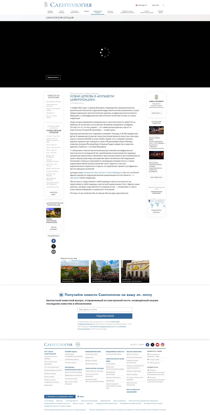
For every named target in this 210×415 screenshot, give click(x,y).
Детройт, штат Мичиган (53, 168)
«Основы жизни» (70, 363)
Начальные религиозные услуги (73, 368)
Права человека (132, 374)
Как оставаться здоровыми (133, 390)
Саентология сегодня (98, 12)
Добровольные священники (132, 384)
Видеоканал (48, 385)
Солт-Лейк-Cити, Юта (52, 187)
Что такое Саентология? (74, 12)
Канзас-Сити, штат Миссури (51, 165)
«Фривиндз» (110, 381)
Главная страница (50, 12)
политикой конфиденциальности (103, 326)
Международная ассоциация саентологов (57, 403)
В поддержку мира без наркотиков (106, 403)
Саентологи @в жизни (113, 354)
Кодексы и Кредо (50, 373)
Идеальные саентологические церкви (115, 368)
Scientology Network (72, 401)
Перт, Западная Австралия (51, 179)
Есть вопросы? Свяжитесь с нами (153, 355)
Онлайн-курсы (160, 12)
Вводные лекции (91, 360)
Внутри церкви (49, 377)
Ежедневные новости (115, 351)
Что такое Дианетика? (51, 367)
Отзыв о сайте (154, 360)
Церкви (86, 11)
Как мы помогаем (110, 12)
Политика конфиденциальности (98, 410)
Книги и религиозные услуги (147, 12)
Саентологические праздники (51, 105)
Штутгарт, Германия (52, 171)
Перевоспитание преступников (132, 362)
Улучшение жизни (71, 379)
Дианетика (59, 401)
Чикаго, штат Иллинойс (53, 147)
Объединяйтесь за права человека (130, 403)
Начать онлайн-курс (119, 401)
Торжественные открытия (53, 102)
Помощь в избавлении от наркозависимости (135, 367)
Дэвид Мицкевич (106, 401)
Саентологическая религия (89, 401)
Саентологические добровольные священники (143, 401)
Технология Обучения (134, 357)
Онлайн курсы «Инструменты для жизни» (74, 355)
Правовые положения (159, 410)
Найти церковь (154, 363)
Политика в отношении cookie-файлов (121, 410)
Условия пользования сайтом (142, 410)
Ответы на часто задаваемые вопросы (127, 12)
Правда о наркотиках (134, 371)
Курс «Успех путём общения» (71, 383)
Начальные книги (91, 354)
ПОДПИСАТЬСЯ (105, 316)
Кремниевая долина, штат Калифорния (52, 183)
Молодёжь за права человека (153, 403)
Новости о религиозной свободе (53, 109)
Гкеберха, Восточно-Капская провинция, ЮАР (52, 140)
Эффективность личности (73, 375)
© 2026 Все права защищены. (65, 410)
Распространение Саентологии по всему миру (113, 386)
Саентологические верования (50, 363)
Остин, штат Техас (51, 153)
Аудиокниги (89, 357)
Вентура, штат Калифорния (50, 156)
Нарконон (90, 403)
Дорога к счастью (132, 354)
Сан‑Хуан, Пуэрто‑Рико (53, 136)
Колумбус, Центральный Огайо (52, 160)
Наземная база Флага (113, 377)
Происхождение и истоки (53, 370)
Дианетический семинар (73, 372)
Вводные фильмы (91, 364)
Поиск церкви (110, 364)
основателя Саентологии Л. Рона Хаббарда (101, 172)
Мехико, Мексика (51, 150)
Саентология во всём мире (115, 360)
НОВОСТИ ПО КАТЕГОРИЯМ (54, 96)
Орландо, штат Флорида (50, 174)
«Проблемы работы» (72, 359)
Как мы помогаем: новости (51, 116)
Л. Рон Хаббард (62, 12)
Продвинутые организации (110, 373)
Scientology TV (142, 5)
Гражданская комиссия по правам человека (57, 406)
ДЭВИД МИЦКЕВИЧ (156, 101)
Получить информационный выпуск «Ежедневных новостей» (156, 372)
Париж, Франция (51, 145)
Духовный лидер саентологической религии (94, 380)
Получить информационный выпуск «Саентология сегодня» (156, 379)
